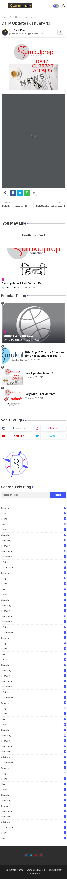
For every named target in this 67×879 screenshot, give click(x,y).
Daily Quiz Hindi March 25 (40, 394)
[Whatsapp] (27, 193)
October (34, 562)
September (34, 567)
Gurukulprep (33, 873)
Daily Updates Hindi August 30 (21, 283)
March (34, 535)
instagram (52, 428)
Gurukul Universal (36, 869)
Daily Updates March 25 (39, 373)
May (34, 524)
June (34, 518)
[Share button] (34, 193)
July (34, 513)
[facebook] (26, 855)
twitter (52, 435)
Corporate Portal (14, 869)
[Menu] (4, 6)
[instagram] (41, 855)
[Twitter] (20, 193)
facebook (19, 428)
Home (4, 17)
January (34, 546)
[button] (56, 6)
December (34, 551)
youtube (19, 435)
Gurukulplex (55, 869)
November (34, 556)
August (34, 508)
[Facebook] (13, 193)
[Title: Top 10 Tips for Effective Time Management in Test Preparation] (12, 355)
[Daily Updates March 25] (12, 376)
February (34, 540)
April (34, 529)
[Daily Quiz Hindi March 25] (12, 397)
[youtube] (36, 855)
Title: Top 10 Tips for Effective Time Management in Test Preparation (44, 354)
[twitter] (31, 855)
